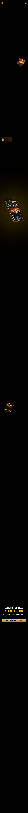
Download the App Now (14, 620)
